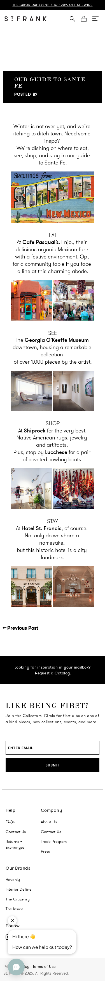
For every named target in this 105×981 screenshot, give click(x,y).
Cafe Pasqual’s (40, 242)
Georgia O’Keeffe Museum (57, 340)
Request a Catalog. (53, 673)
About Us (49, 821)
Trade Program (54, 841)
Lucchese (56, 452)
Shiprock (34, 430)
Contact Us (16, 831)
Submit (53, 765)
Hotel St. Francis (42, 528)
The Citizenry (18, 899)
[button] (95, 18)
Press (45, 851)
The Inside (15, 908)
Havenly (13, 879)
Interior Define (18, 889)
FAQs (10, 821)
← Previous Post (20, 628)
